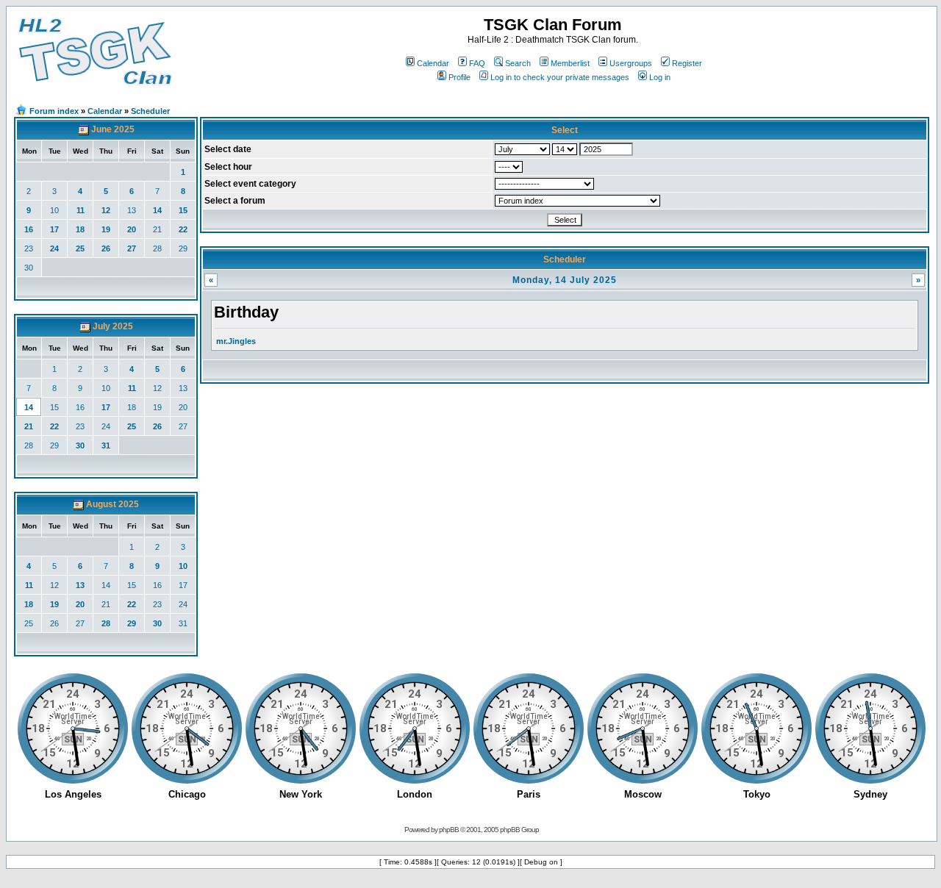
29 (183, 248)
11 (80, 210)
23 (28, 248)
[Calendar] (83, 129)
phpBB (449, 830)
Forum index (54, 111)
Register (687, 63)
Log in (659, 77)
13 (131, 210)
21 (157, 229)
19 (105, 229)
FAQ (477, 63)
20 (131, 229)
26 (105, 248)
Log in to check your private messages (559, 77)
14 (157, 210)
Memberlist (570, 63)
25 (80, 248)
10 (54, 210)
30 (28, 267)
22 (183, 229)
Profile (459, 77)
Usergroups (630, 63)
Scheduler (150, 111)
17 (54, 229)
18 (80, 229)
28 (157, 248)
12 (105, 210)
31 (105, 445)
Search (518, 63)
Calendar (433, 63)
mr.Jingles (236, 341)
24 (54, 248)
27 (131, 248)
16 (28, 229)
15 (183, 210)
